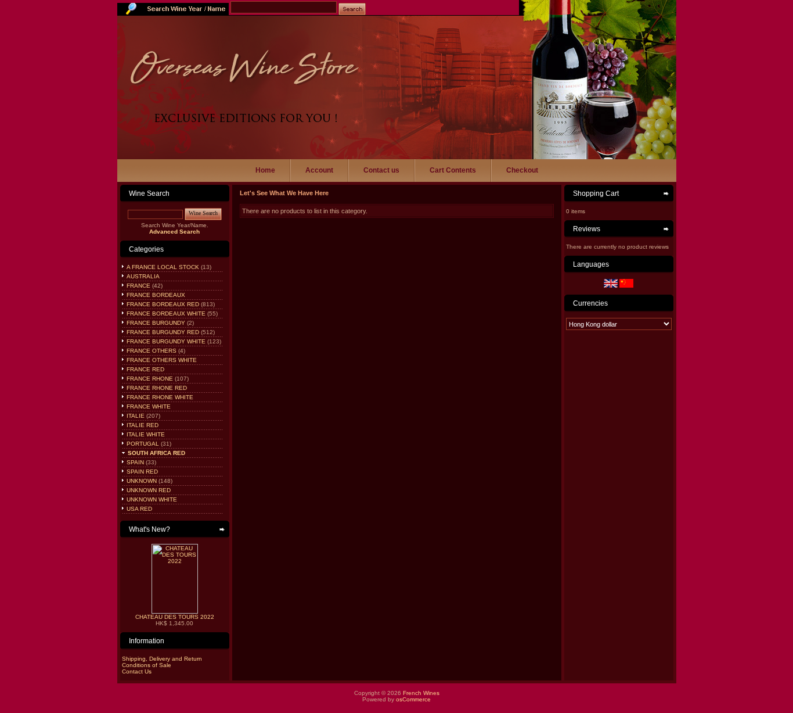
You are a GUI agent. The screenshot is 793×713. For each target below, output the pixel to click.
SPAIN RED (141, 471)
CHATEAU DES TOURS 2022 (174, 617)
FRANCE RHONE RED (156, 388)
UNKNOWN (141, 481)
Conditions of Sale (146, 665)
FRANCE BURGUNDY (155, 323)
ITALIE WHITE (145, 434)
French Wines (421, 693)
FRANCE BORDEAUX (155, 295)
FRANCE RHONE (149, 378)
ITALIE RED (141, 425)
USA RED (138, 509)
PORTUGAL (142, 443)
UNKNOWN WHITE (151, 499)
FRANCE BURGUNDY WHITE (165, 341)
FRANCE (137, 285)
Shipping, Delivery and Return (162, 658)
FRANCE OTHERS (150, 350)
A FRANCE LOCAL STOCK (162, 267)
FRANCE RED (144, 369)
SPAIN (134, 462)
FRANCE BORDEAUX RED (162, 304)
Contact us (381, 170)
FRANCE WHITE (148, 406)
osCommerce (413, 699)
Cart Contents (453, 170)
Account (319, 170)
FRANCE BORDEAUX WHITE (165, 313)
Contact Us (137, 671)
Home (265, 170)
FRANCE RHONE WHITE (159, 397)
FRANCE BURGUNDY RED (162, 332)
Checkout (522, 170)
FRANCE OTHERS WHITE (161, 360)
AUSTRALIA (142, 276)
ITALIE (135, 416)
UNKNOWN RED (148, 490)
